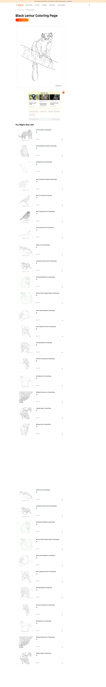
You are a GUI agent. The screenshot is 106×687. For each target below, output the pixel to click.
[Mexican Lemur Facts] (34, 97)
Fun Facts (37, 5)
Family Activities (28, 5)
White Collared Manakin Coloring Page (45, 310)
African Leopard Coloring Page (43, 129)
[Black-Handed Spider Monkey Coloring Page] (25, 463)
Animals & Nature (33, 101)
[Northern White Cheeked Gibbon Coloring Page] (25, 298)
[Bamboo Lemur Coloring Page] (25, 429)
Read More (69, 1)
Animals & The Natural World (54, 111)
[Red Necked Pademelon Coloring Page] (25, 282)
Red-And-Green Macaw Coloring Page (45, 358)
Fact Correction (57, 119)
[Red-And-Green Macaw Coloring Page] (25, 364)
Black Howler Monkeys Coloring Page (45, 473)
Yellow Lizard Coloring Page (43, 245)
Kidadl (16, 10)
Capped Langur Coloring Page (43, 408)
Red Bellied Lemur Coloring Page (44, 162)
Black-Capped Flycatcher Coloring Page (46, 326)
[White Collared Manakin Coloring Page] (25, 315)
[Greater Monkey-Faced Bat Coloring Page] (25, 151)
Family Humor (52, 5)
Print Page (23, 20)
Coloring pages (32, 114)
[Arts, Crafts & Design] (36, 132)
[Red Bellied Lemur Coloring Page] (25, 167)
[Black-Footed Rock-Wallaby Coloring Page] (25, 184)
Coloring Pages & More (33, 111)
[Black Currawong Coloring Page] (25, 200)
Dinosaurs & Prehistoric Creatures (44, 102)
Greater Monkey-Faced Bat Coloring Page (46, 145)
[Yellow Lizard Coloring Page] (25, 250)
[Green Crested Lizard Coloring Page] (25, 232)
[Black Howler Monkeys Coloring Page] (25, 479)
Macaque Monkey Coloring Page (44, 342)
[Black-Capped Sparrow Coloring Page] (25, 216)
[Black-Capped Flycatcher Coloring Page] (25, 331)
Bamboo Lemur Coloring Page (43, 424)
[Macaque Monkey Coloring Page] (25, 348)
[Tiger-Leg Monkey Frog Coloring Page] (25, 447)
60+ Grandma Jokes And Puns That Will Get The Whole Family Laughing (50, 1)
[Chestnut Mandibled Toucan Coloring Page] (25, 495)
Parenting (44, 5)
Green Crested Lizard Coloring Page (45, 227)
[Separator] (63, 92)
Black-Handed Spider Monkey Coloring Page (47, 457)
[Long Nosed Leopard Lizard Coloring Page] (25, 266)
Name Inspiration (61, 5)
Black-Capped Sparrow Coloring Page (45, 211)
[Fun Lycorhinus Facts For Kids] (44, 97)
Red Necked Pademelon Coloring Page (45, 277)
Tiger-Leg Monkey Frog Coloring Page (45, 441)
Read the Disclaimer (34, 119)
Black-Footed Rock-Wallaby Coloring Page (46, 179)
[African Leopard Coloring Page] (25, 135)
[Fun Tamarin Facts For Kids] (55, 97)
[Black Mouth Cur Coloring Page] (25, 381)
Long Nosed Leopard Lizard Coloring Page (46, 261)
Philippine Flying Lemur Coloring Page (45, 392)
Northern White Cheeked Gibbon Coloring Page (47, 293)
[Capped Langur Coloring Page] (25, 413)
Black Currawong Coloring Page (44, 195)
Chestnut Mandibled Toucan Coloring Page (46, 489)
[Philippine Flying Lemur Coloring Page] (25, 397)
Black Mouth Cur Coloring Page (43, 376)
